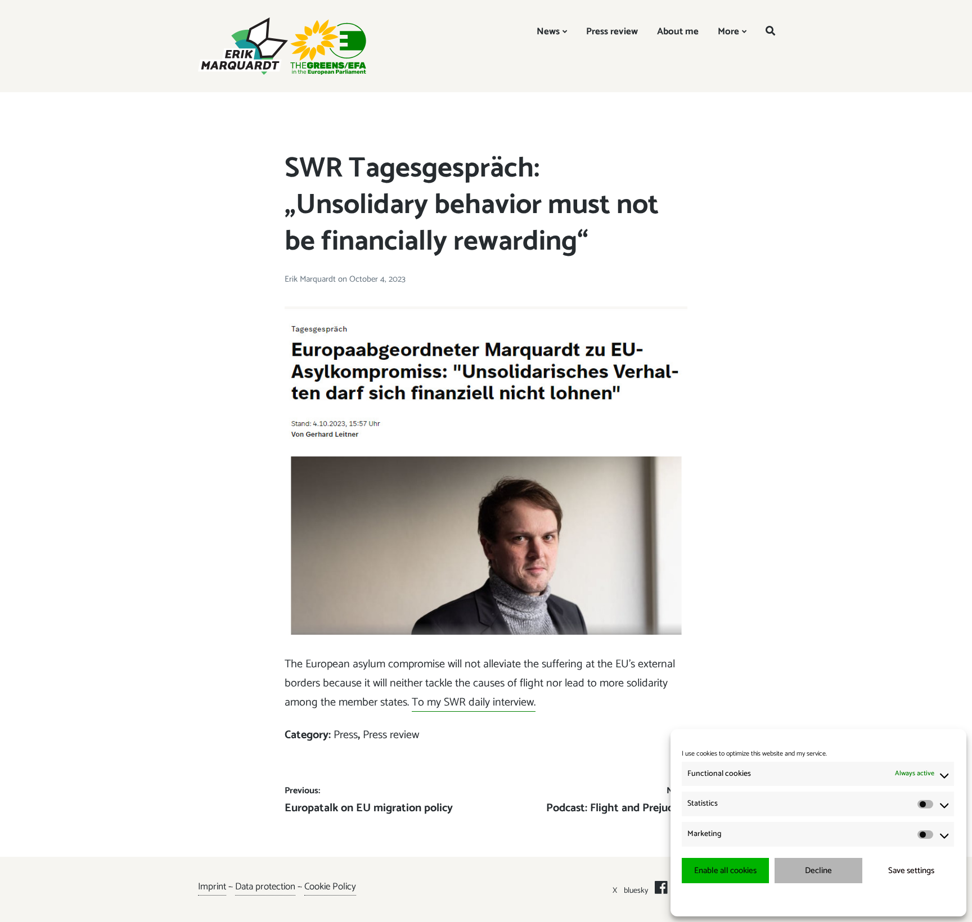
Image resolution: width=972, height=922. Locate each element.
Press (346, 735)
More (728, 31)
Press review (612, 31)
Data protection (265, 886)
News (548, 31)
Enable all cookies (725, 871)
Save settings (911, 871)
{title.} (798, 899)
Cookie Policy (330, 886)
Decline (818, 871)
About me (678, 31)
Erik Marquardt (311, 279)
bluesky (636, 890)
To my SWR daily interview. (474, 702)
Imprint (212, 886)
